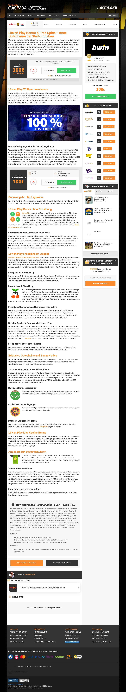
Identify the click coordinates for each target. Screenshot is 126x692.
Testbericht (72, 24)
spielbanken (41, 15)
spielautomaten (54, 15)
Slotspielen (44, 427)
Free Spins (58, 24)
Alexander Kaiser (30, 575)
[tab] (89, 191)
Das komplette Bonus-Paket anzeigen (43, 79)
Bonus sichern (65, 70)
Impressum (11, 684)
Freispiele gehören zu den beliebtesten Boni (23, 258)
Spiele (85, 24)
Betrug (115, 24)
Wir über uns (11, 688)
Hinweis (114, 15)
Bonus (30, 15)
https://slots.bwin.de (102, 60)
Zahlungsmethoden (69, 15)
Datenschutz (19, 684)
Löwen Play (18, 64)
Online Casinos (19, 15)
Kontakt (34, 688)
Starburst (28, 338)
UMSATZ (60, 172)
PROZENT (35, 172)
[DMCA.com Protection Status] (47, 686)
